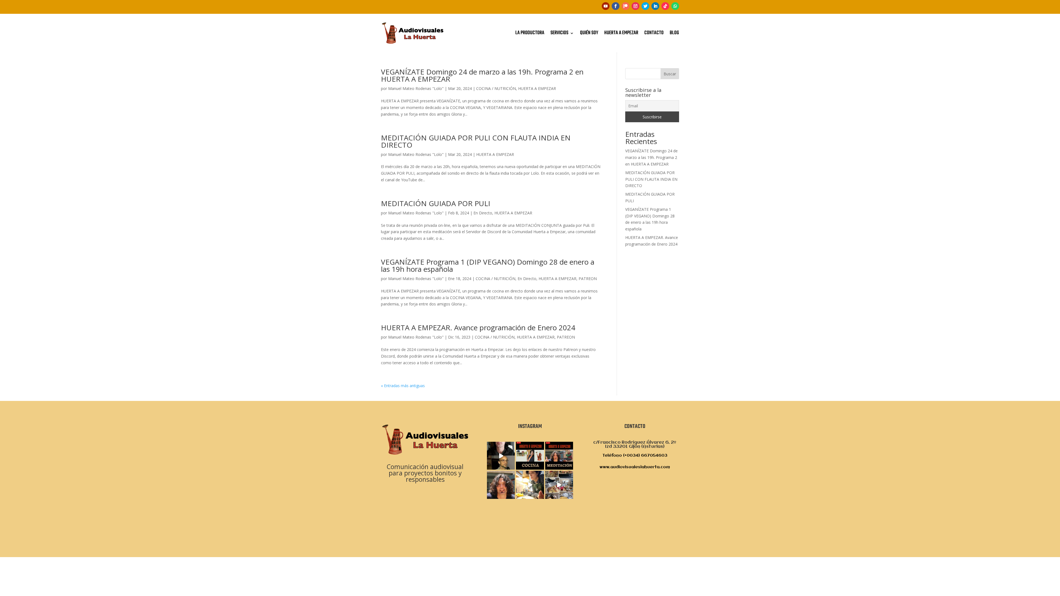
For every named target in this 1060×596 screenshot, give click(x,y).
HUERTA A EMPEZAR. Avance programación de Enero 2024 (478, 327)
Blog (674, 33)
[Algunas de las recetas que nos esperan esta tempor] (559, 485)
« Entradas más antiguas (403, 385)
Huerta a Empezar (621, 33)
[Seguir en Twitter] (645, 6)
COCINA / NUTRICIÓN (496, 88)
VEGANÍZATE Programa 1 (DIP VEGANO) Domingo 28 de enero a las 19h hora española (487, 265)
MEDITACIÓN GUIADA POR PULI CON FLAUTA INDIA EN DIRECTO (476, 141)
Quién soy (589, 33)
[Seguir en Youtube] (606, 6)
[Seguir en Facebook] (615, 6)
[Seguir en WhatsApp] (675, 6)
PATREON (588, 278)
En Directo (482, 212)
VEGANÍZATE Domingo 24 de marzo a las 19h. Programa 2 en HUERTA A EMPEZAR (482, 75)
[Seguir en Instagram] (635, 6)
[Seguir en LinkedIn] (655, 6)
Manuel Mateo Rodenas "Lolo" (416, 88)
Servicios (559, 33)
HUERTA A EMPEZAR (537, 88)
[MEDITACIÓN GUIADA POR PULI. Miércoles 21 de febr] (501, 485)
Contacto (654, 33)
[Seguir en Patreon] (625, 6)
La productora (529, 33)
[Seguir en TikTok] (665, 6)
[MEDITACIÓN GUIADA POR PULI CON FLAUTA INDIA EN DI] (501, 456)
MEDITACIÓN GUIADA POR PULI (435, 203)
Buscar (670, 73)
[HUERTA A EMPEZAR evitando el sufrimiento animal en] (530, 485)
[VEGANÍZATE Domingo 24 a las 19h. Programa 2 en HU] (530, 456)
